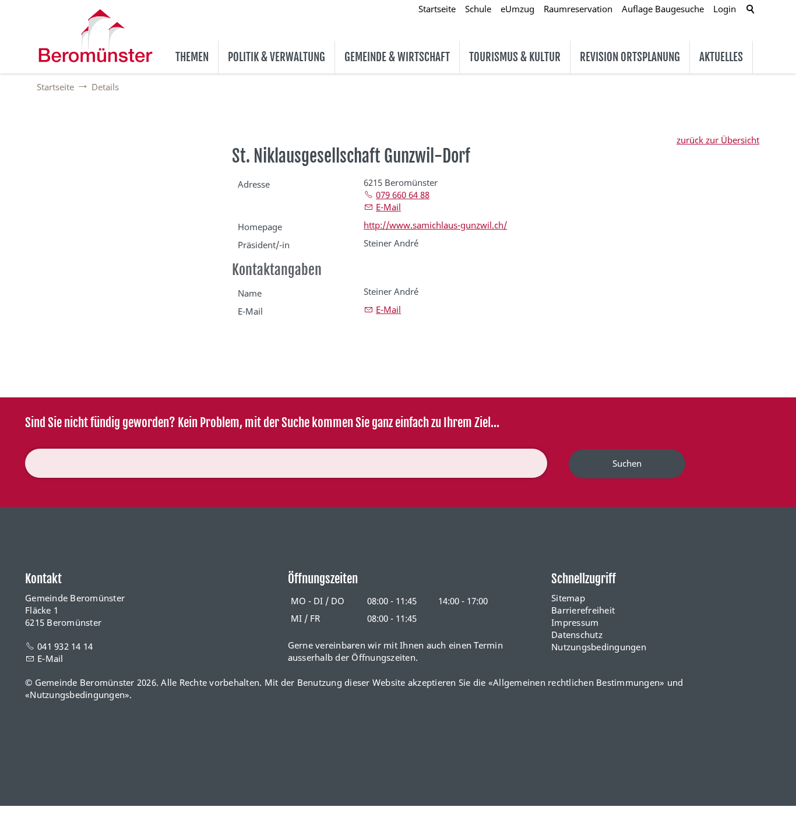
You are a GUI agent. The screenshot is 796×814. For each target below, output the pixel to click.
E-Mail (388, 207)
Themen (192, 57)
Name (250, 293)
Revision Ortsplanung (630, 57)
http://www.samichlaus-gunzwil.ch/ (435, 225)
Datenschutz (577, 634)
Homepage (260, 226)
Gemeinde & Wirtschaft (397, 57)
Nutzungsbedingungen (598, 647)
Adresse (254, 184)
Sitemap (568, 598)
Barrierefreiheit (583, 610)
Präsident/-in (264, 245)
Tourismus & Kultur (515, 57)
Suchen (627, 463)
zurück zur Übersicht (718, 140)
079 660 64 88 (402, 194)
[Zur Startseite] (95, 35)
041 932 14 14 (65, 646)
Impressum (574, 622)
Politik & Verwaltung (276, 57)
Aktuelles (721, 57)
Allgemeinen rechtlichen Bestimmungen (576, 682)
